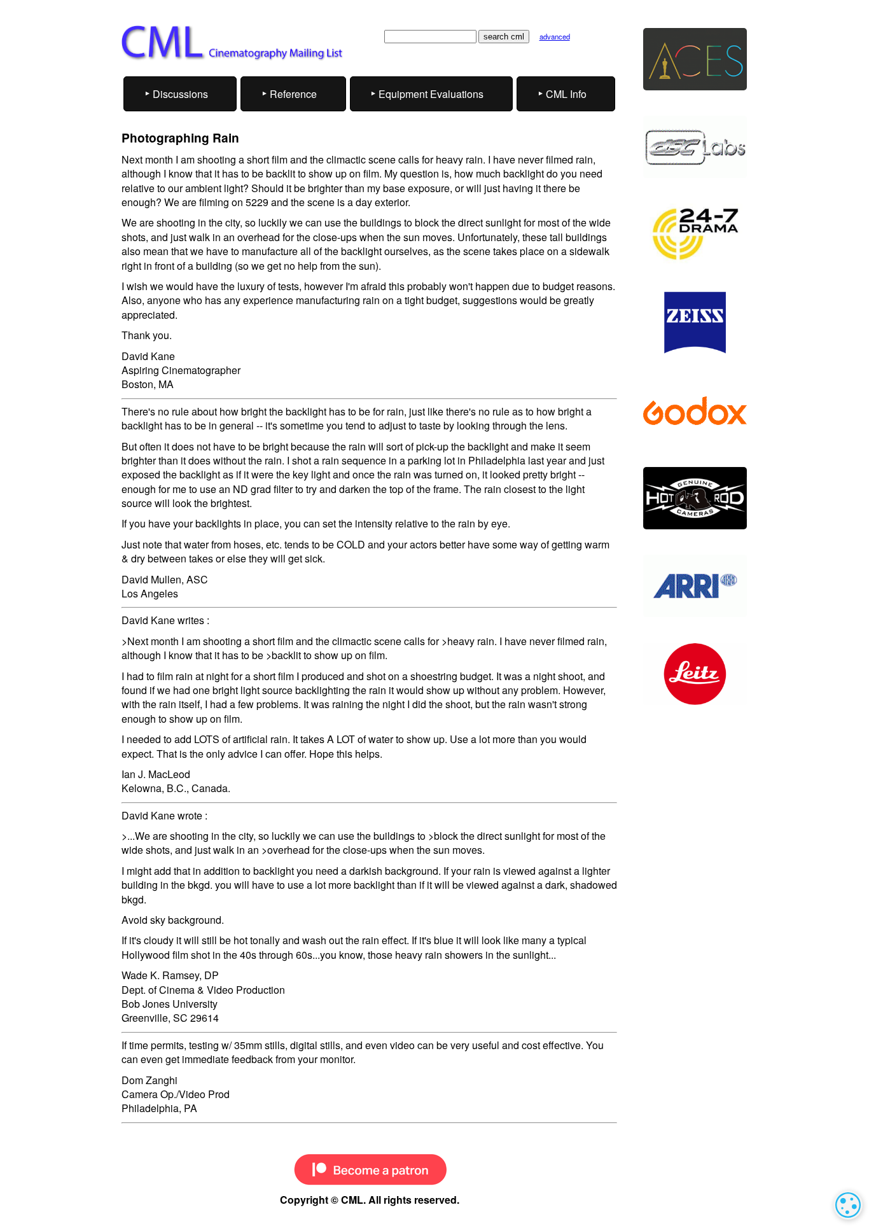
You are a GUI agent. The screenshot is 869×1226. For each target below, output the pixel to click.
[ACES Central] (695, 59)
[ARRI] (695, 586)
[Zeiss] (695, 322)
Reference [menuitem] (293, 94)
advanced (554, 36)
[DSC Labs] (695, 147)
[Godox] (695, 410)
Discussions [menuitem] (180, 94)
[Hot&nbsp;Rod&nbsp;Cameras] (695, 498)
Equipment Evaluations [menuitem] (431, 94)
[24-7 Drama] (695, 235)
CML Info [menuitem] (566, 94)
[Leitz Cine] (695, 674)
